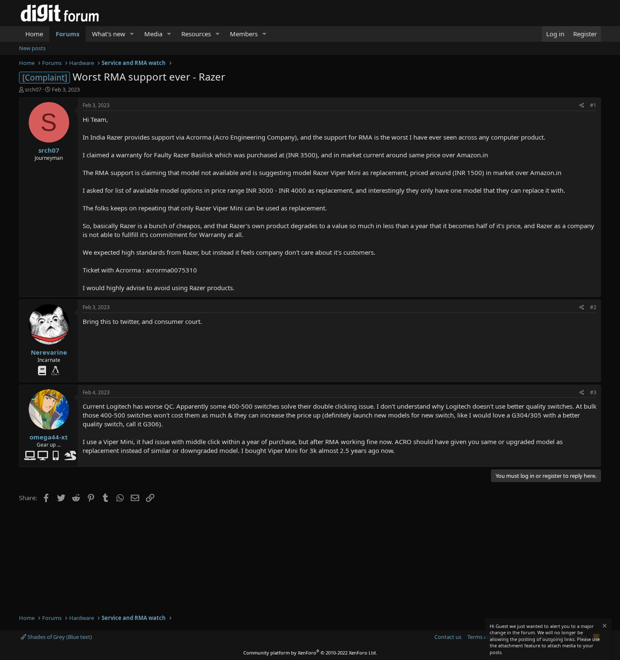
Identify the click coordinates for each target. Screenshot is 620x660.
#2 (593, 307)
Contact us (447, 637)
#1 (593, 105)
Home (34, 34)
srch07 (33, 89)
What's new (108, 34)
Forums (67, 34)
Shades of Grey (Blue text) (59, 637)
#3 (593, 392)
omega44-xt (49, 437)
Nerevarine (49, 352)
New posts (32, 48)
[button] (132, 34)
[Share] (582, 105)
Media (153, 34)
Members (244, 34)
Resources (196, 34)
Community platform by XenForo (310, 652)
